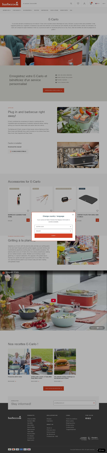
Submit (53, 235)
